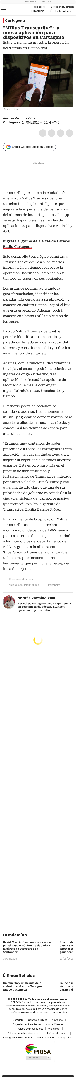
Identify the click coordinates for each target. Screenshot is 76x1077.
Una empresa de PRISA (38, 1049)
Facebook (42, 133)
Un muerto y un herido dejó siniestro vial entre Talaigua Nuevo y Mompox (23, 986)
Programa (38, 11)
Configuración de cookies (17, 1037)
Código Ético (65, 1037)
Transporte (54, 584)
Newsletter (57, 1020)
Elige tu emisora (62, 11)
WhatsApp (69, 133)
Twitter (51, 133)
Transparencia (45, 1037)
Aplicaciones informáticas (24, 584)
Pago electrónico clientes (27, 1024)
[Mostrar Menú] (3, 9)
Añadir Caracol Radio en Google (32, 147)
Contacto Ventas (37, 1020)
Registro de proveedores (29, 1028)
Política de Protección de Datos (25, 1033)
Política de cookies (57, 1033)
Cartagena (15, 20)
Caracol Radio (18, 9)
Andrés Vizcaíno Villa (20, 118)
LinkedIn (60, 133)
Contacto (18, 1020)
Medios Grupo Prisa (38, 1058)
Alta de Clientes (54, 1024)
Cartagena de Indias (21, 579)
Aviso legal (54, 1028)
